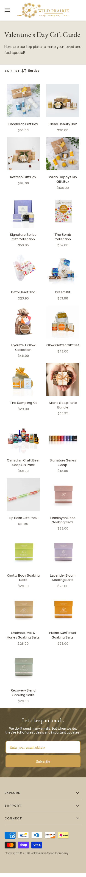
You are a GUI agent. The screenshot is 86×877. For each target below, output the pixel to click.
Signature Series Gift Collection (23, 236)
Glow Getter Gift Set (62, 345)
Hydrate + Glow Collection (23, 347)
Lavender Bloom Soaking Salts (62, 577)
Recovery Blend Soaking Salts (23, 692)
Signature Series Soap (63, 462)
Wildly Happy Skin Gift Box (63, 179)
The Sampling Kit (23, 402)
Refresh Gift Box (23, 177)
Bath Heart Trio (23, 292)
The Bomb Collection (62, 236)
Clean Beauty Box (63, 124)
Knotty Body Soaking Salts (23, 577)
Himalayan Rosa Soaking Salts (62, 520)
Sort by (12, 70)
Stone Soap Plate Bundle (63, 405)
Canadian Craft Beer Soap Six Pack (23, 462)
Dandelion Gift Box (23, 124)
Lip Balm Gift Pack (23, 517)
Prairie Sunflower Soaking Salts (62, 635)
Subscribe (43, 761)
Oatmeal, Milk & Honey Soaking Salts (23, 635)
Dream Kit (62, 292)
